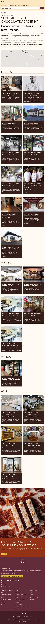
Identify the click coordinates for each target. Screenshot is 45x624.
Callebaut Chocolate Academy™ (7, 15)
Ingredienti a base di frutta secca (21, 596)
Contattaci (3, 601)
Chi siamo (3, 597)
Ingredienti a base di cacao (21, 594)
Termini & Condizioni (9, 619)
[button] (9, 53)
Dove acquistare (4, 604)
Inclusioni (18, 600)
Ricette (2, 592)
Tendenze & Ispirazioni (6, 594)
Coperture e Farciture (20, 599)
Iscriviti (4, 553)
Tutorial (32, 599)
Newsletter (3, 603)
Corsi (31, 592)
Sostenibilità (3, 596)
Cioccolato (18, 592)
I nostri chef (32, 594)
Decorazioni (18, 602)
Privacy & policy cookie (19, 619)
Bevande (17, 607)
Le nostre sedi (33, 596)
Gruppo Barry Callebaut (6, 599)
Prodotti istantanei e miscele (22, 606)
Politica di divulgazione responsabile (32, 619)
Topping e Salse (19, 604)
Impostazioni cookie (22, 621)
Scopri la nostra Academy (35, 597)
